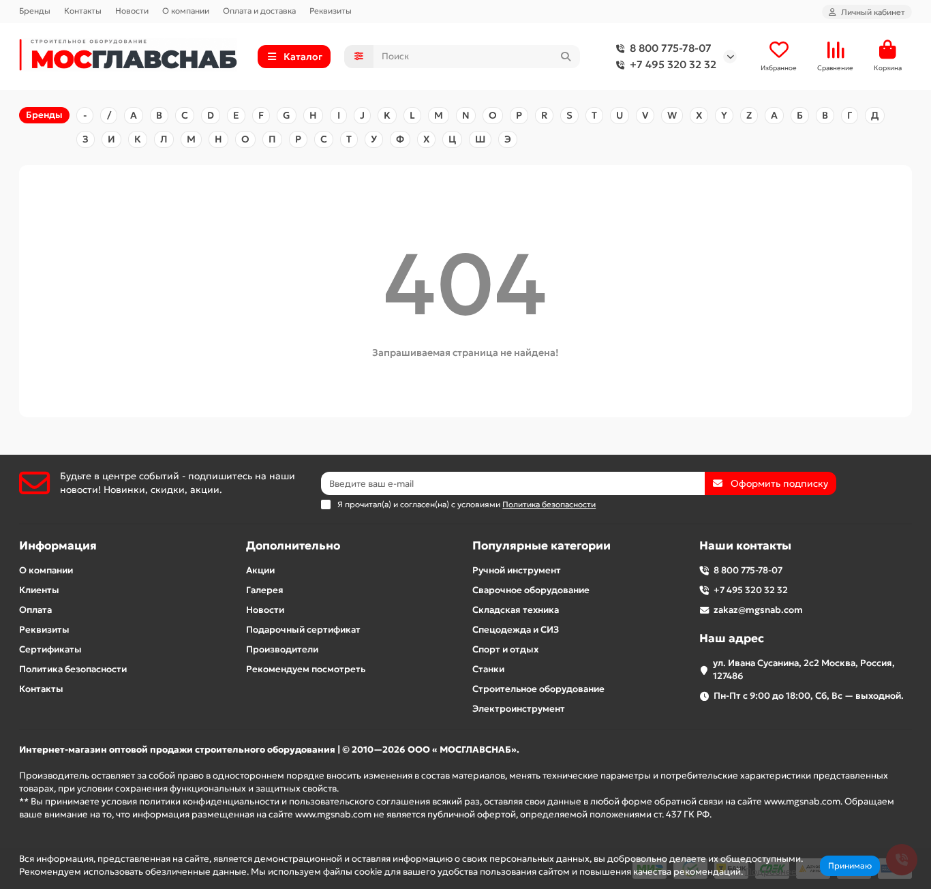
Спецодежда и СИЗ (515, 629)
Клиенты (39, 590)
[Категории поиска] (358, 56)
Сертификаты (50, 649)
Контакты (83, 10)
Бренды (34, 10)
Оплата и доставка (259, 10)
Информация (58, 546)
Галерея (265, 590)
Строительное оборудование (538, 689)
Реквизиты (330, 10)
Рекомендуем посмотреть (305, 669)
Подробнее (771, 871)
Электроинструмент (518, 708)
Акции (260, 570)
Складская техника (515, 610)
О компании (185, 10)
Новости (132, 10)
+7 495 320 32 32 (673, 64)
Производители (282, 649)
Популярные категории (541, 546)
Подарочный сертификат (303, 629)
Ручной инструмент (516, 570)
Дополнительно (293, 546)
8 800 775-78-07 (671, 48)
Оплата (35, 610)
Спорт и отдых (505, 649)
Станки (488, 669)
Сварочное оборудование (531, 590)
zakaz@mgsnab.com (758, 610)
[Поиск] (565, 56)
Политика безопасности (73, 669)
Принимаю (850, 865)
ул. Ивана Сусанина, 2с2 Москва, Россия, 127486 (804, 669)
